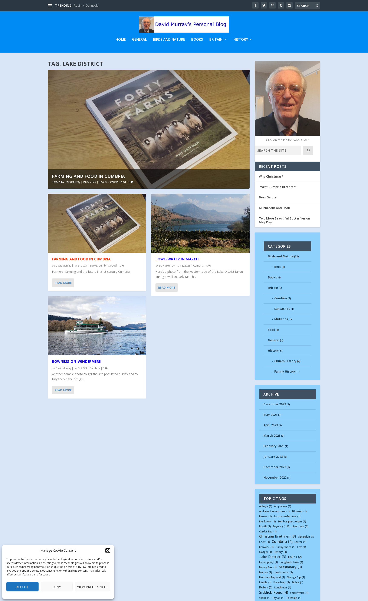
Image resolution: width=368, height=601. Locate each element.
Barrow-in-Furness (287, 516)
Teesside (293, 598)
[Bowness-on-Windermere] (97, 325)
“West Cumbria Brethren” (278, 187)
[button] (108, 550)
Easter (300, 542)
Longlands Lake (291, 562)
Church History (285, 361)
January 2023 (273, 457)
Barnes (265, 516)
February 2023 (273, 446)
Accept (22, 587)
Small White (299, 593)
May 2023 (270, 415)
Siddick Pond (273, 592)
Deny (56, 587)
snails (264, 598)
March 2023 (271, 435)
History (240, 40)
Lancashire (282, 309)
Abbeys (265, 506)
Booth (265, 526)
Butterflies (297, 526)
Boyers (279, 526)
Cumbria (113, 182)
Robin (265, 587)
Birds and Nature (169, 40)
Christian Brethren (277, 536)
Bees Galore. (268, 197)
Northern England (272, 577)
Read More (63, 283)
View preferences (92, 587)
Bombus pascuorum (292, 521)
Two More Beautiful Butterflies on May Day (284, 220)
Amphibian (282, 506)
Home (121, 40)
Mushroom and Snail (274, 208)
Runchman (282, 587)
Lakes (295, 557)
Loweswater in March (177, 259)
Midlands (281, 319)
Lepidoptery (268, 562)
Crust (264, 542)
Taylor (278, 598)
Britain (216, 40)
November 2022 (274, 477)
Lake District (272, 557)
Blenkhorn (267, 521)
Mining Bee (268, 567)
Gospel (265, 552)
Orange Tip (296, 577)
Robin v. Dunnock (86, 5)
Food (122, 182)
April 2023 (270, 425)
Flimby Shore (285, 547)
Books (197, 40)
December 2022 (274, 467)
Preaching (281, 582)
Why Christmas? (271, 176)
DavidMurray (72, 182)
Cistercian (306, 536)
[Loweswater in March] (200, 223)
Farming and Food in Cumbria (88, 176)
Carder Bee (268, 531)
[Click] (308, 150)
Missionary (290, 567)
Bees (277, 267)
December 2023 (274, 404)
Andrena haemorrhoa (274, 511)
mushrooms (283, 572)
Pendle (265, 582)
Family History (285, 371)
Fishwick (266, 547)
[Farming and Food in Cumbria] (97, 223)
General (139, 40)
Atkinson (299, 511)
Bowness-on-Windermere (76, 361)
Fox (301, 547)
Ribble (297, 582)
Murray (265, 572)
